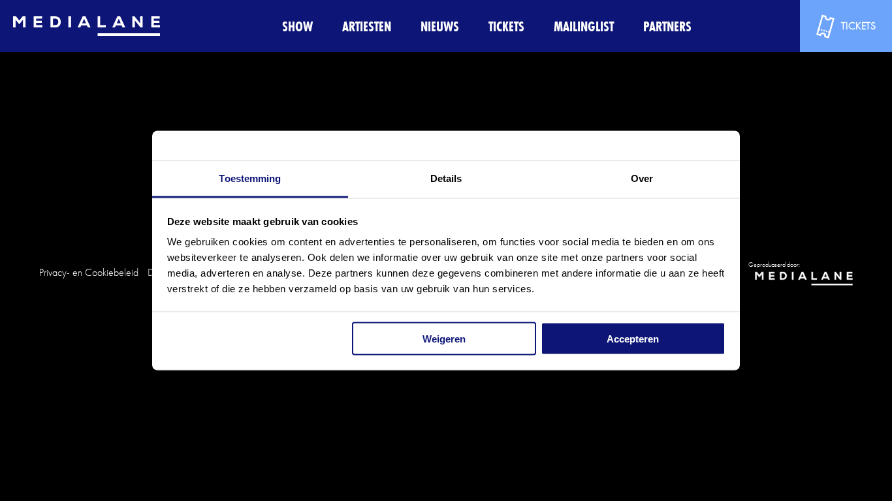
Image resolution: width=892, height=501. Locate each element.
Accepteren (633, 338)
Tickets (506, 26)
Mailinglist (584, 26)
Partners (667, 26)
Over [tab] (642, 178)
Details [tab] (446, 178)
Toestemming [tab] (250, 178)
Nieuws (440, 26)
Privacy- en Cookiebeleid (88, 272)
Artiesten (366, 26)
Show (297, 26)
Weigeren (444, 338)
